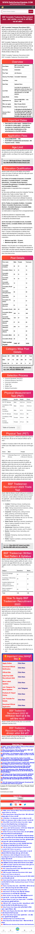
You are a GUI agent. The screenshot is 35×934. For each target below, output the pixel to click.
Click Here (21, 663)
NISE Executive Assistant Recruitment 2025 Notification (18, 924)
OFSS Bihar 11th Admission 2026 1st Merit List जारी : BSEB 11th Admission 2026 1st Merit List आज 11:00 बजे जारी (17, 754)
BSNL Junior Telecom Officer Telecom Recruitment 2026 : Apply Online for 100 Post (17, 747)
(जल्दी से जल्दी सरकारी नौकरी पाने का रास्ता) (17, 4)
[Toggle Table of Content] (17, 427)
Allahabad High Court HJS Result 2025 (13, 918)
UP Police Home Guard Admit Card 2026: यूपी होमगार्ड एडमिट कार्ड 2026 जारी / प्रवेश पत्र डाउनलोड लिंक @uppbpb (17, 774)
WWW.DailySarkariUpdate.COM (17, 2)
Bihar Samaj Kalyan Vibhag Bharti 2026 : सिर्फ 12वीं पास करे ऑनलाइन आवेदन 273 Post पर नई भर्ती (17, 750)
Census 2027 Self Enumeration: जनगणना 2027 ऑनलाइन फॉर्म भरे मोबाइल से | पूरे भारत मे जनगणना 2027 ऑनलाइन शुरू (17, 763)
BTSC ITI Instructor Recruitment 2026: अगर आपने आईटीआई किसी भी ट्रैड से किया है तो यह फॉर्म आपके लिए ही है (16, 766)
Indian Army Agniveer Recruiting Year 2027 (15, 889)
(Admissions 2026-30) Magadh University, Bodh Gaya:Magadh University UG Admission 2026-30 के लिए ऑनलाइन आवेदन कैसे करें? (16, 857)
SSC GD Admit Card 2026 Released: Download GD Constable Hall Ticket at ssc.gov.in (17, 782)
